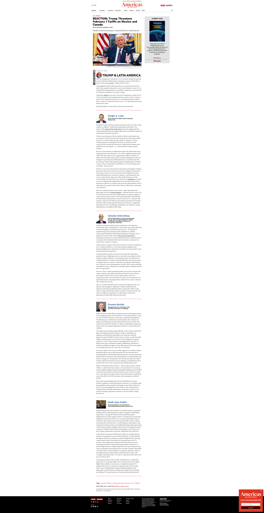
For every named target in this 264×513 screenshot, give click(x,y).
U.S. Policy (97, 16)
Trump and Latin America (121, 483)
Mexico (109, 483)
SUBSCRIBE (93, 5)
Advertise (110, 500)
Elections (110, 10)
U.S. (132, 483)
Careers (109, 503)
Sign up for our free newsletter (251, 500)
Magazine (119, 498)
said (102, 86)
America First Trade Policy (113, 129)
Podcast (131, 10)
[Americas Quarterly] (132, 5)
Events (125, 10)
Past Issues (157, 61)
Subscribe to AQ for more (120, 486)
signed (106, 95)
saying (111, 83)
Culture (138, 10)
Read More (157, 58)
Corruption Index (130, 498)
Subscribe (99, 499)
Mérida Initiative (116, 192)
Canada (103, 483)
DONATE (163, 5)
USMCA (137, 483)
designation (131, 179)
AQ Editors (98, 27)
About (109, 498)
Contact (110, 501)
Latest (118, 501)
